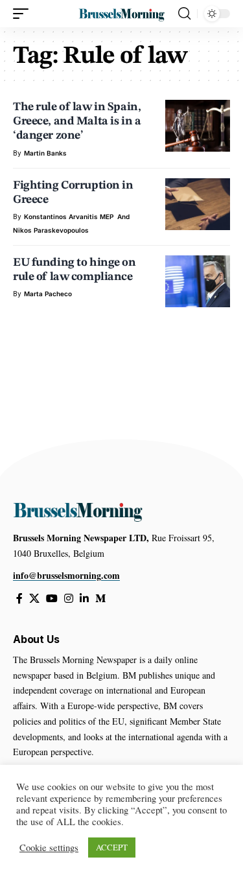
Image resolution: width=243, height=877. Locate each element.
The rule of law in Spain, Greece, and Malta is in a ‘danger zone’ (77, 121)
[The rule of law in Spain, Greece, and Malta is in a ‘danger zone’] (197, 126)
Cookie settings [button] (48, 848)
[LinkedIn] (84, 598)
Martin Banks (45, 153)
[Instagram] (68, 598)
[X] (34, 598)
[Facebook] (19, 598)
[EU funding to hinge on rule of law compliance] (197, 281)
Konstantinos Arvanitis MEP (68, 216)
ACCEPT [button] (112, 847)
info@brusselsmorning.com (66, 575)
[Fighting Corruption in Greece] (197, 204)
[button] (24, 13)
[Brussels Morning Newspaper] (121, 14)
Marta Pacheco (48, 294)
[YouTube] (52, 598)
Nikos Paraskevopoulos (51, 230)
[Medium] (100, 598)
